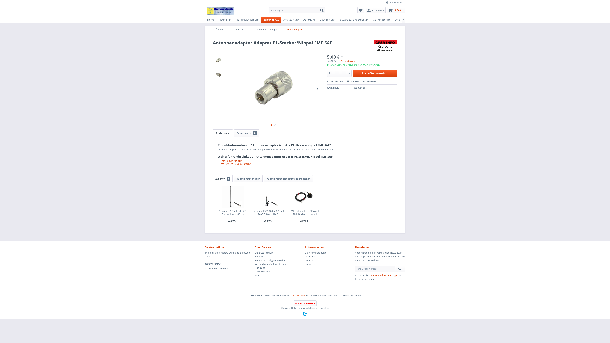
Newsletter (311, 256)
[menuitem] (297, 10)
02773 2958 (213, 264)
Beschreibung (222, 133)
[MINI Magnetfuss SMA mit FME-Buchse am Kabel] (305, 197)
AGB (257, 275)
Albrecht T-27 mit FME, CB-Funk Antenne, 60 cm (233, 212)
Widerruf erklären (305, 303)
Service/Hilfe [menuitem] (395, 2)
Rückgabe (260, 267)
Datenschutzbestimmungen (383, 275)
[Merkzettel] (360, 10)
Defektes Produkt (264, 252)
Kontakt (259, 256)
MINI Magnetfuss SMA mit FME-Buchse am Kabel (305, 212)
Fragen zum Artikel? (231, 160)
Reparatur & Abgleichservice (270, 260)
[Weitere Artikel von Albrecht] (385, 45)
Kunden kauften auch (248, 178)
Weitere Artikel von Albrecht (235, 163)
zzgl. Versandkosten (346, 61)
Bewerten (371, 81)
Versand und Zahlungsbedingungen (274, 264)
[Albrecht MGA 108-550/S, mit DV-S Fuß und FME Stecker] (268, 197)
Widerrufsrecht (263, 271)
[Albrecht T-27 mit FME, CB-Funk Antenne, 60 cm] (232, 197)
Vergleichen (336, 81)
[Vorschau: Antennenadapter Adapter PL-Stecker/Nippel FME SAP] (218, 60)
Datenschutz (311, 260)
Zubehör (222, 178)
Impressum (311, 264)
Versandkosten (298, 295)
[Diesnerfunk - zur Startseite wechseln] (220, 11)
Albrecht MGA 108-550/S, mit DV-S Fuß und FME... (269, 212)
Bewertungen (246, 133)
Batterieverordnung (315, 252)
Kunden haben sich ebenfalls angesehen (288, 178)
